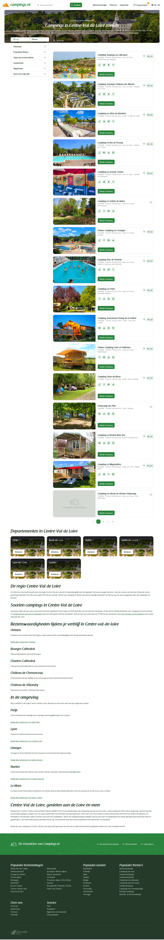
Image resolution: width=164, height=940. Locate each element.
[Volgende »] (113, 521)
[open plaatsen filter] (45, 46)
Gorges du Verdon (18, 874)
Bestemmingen (100, 5)
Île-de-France (16, 886)
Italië (85, 874)
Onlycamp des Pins (115, 407)
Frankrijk (73, 20)
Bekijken (18, 552)
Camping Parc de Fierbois (116, 262)
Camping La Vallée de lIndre (116, 203)
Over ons (14, 906)
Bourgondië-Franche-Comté (59, 886)
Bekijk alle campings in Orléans (23, 642)
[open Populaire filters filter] (45, 52)
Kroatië (86, 886)
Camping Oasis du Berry (118, 378)
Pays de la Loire (17, 891)
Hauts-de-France (54, 888)
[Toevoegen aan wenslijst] (144, 56)
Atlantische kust (17, 871)
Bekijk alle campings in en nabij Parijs (25, 722)
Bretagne (15, 880)
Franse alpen (16, 877)
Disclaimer (51, 909)
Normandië (51, 868)
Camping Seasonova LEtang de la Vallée (117, 320)
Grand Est (15, 883)
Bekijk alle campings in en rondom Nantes (27, 779)
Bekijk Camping (106, 74)
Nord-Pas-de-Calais (19, 868)
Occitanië (51, 877)
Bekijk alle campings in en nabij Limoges (27, 760)
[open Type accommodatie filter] (45, 57)
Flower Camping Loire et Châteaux (116, 349)
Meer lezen (134, 33)
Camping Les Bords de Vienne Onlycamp (118, 496)
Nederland (87, 868)
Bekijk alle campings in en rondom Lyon (26, 741)
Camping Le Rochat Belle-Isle (118, 436)
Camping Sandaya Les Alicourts (116, 57)
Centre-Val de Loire (19, 888)
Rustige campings (126, 891)
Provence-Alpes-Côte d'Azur (59, 880)
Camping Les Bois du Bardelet (119, 115)
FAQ (49, 906)
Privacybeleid (52, 914)
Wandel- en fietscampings (130, 894)
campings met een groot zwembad (27, 614)
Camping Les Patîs (116, 291)
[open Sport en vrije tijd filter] (45, 73)
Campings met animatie (129, 880)
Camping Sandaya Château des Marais (119, 86)
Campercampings (126, 877)
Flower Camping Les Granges (116, 232)
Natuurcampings (126, 868)
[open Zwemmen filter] (45, 62)
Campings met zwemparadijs (131, 888)
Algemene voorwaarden (56, 912)
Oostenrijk (87, 888)
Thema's (113, 5)
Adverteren (15, 909)
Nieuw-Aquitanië (54, 874)
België (85, 880)
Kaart (35, 39)
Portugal (86, 894)
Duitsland (87, 883)
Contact (14, 912)
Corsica (50, 883)
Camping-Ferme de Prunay (119, 145)
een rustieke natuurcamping (132, 614)
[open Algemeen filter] (45, 68)
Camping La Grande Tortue (119, 174)
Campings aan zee (126, 871)
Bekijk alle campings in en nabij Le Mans (26, 797)
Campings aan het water (129, 883)
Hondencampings (126, 874)
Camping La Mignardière (119, 466)
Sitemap (14, 914)
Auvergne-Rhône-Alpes (57, 871)
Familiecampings (126, 886)
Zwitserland (88, 891)
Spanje (86, 877)
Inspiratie (124, 5)
